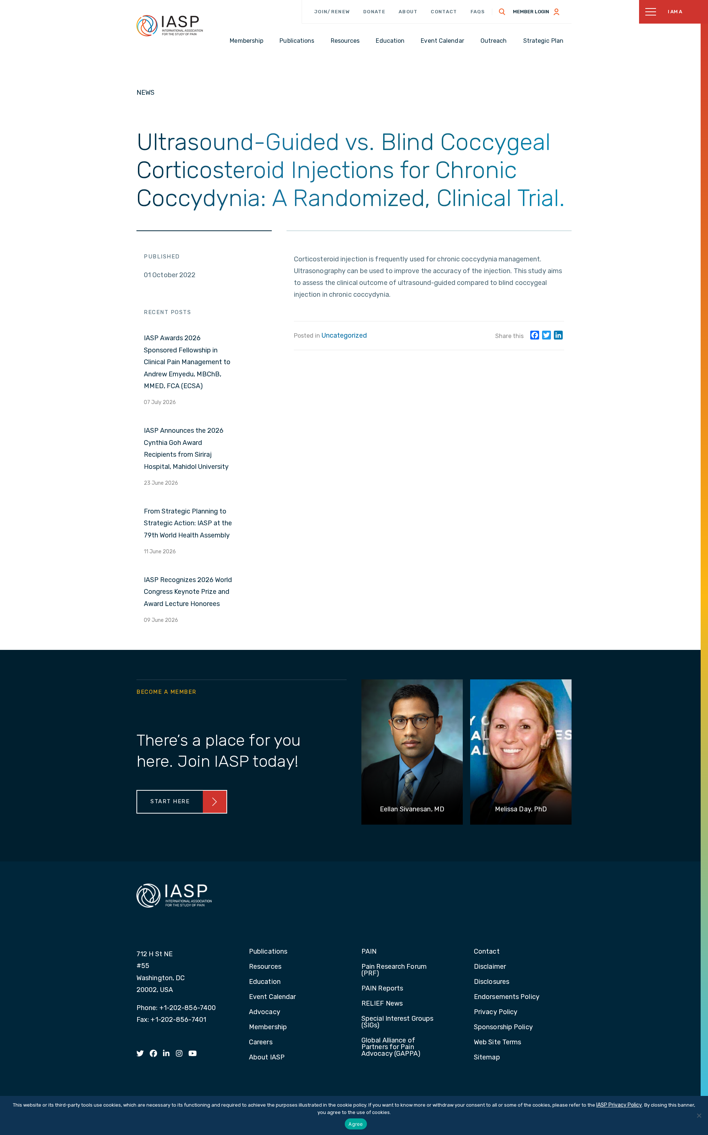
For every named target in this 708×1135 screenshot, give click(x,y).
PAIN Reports (382, 988)
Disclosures (491, 982)
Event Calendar (272, 997)
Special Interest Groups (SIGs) (397, 1022)
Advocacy (264, 1012)
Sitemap (487, 1057)
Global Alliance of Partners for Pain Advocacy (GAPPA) (391, 1047)
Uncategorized (344, 335)
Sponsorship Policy (503, 1027)
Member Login (531, 11)
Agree (355, 1124)
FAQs (478, 11)
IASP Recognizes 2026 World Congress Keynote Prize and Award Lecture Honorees (188, 592)
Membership (268, 1027)
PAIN (368, 951)
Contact (444, 11)
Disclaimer (490, 967)
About (408, 11)
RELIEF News (382, 1003)
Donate (374, 11)
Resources (265, 967)
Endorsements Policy (506, 997)
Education (265, 982)
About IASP (267, 1057)
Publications (268, 951)
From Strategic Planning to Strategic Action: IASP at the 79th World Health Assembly (188, 523)
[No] (698, 1115)
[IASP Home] (169, 25)
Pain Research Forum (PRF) (394, 970)
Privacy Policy (495, 1012)
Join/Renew (332, 11)
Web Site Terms (497, 1042)
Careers (261, 1042)
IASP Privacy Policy (619, 1105)
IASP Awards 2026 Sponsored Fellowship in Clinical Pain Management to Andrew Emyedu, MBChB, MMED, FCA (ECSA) (187, 362)
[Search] (502, 11)
